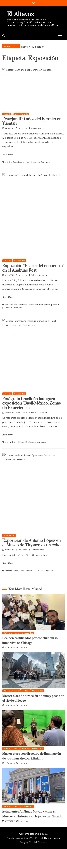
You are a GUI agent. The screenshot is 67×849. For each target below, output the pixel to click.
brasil (14, 442)
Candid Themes (38, 842)
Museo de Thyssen (44, 570)
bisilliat (8, 442)
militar (26, 162)
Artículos (7, 261)
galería (47, 304)
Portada (24, 114)
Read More (7, 154)
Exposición (17, 162)
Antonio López (11, 570)
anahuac (9, 304)
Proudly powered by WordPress (24, 837)
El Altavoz (20, 14)
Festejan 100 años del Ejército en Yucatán (32, 121)
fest (41, 304)
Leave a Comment (41, 162)
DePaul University (11, 633)
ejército (8, 162)
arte (15, 304)
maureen (43, 442)
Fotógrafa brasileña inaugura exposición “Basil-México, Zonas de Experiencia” (31, 403)
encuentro (23, 304)
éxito (21, 570)
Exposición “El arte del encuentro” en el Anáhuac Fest (33, 268)
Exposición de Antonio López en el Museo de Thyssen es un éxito (31, 543)
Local (5, 114)
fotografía (33, 442)
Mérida (14, 114)
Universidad (19, 261)
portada (55, 304)
